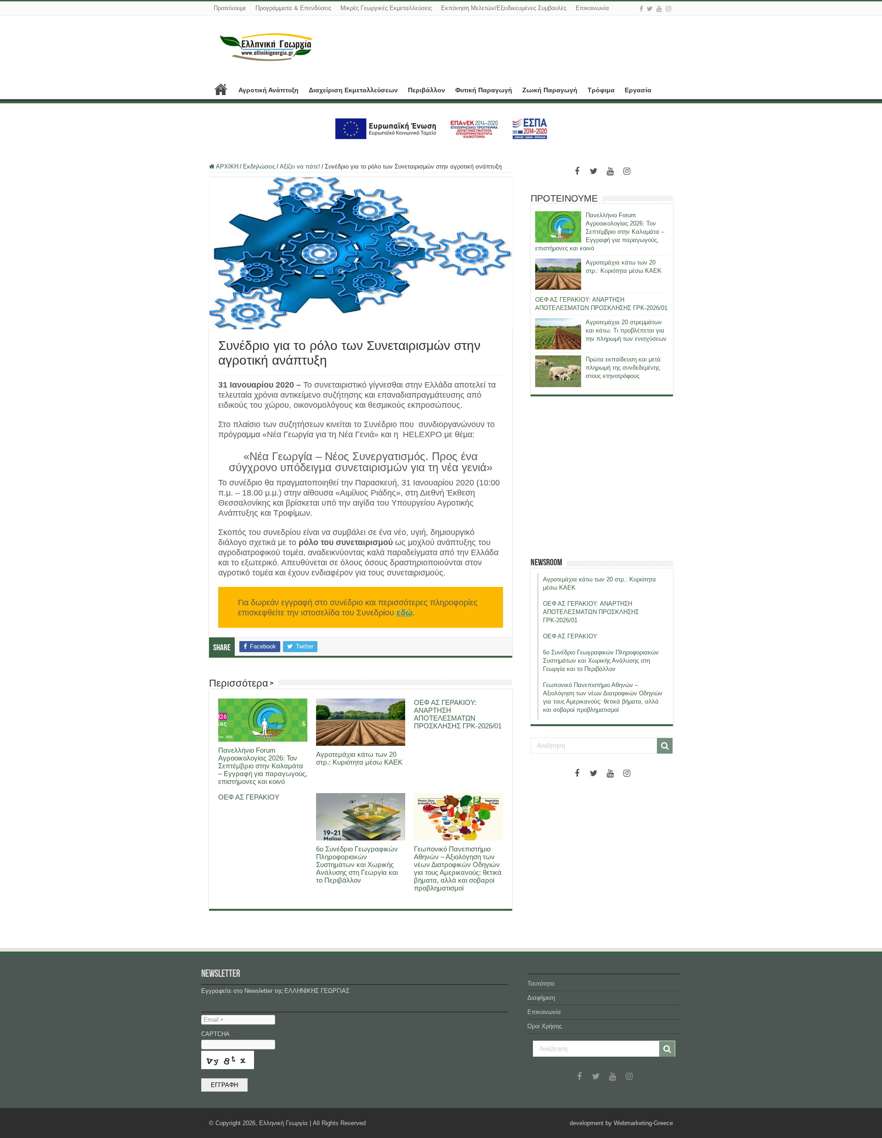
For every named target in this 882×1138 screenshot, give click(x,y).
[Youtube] (659, 8)
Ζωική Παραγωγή (549, 90)
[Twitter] (650, 8)
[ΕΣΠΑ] (441, 128)
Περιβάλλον (426, 90)
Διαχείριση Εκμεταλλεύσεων (353, 90)
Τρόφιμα (601, 90)
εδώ (404, 612)
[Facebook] (641, 8)
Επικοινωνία (592, 8)
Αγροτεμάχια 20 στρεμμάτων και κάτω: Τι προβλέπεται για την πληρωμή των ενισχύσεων (626, 330)
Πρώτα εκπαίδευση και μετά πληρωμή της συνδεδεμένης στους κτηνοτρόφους (623, 367)
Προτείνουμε (230, 8)
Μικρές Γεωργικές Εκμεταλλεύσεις (386, 8)
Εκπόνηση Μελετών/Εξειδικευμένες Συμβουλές (503, 8)
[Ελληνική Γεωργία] (266, 46)
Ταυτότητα (540, 983)
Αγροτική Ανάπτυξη (268, 90)
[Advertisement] (602, 477)
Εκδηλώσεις (259, 166)
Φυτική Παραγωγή (483, 90)
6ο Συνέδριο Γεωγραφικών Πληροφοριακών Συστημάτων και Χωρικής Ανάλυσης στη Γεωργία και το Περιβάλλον (357, 864)
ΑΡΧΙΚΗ (221, 89)
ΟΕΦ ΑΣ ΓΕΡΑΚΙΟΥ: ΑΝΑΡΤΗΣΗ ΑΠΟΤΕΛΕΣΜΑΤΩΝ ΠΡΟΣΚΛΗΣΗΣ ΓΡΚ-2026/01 (458, 714)
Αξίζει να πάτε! (300, 166)
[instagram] (668, 8)
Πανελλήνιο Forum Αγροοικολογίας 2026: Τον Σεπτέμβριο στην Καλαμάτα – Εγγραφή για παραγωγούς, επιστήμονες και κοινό (262, 765)
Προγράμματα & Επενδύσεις (293, 8)
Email (213, 1019)
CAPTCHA (217, 1034)
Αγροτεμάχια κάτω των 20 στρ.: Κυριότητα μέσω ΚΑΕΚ (359, 758)
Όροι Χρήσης (544, 1026)
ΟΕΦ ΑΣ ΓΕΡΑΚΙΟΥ (248, 797)
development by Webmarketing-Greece (621, 1123)
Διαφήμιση (541, 997)
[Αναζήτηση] (665, 746)
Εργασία (638, 90)
